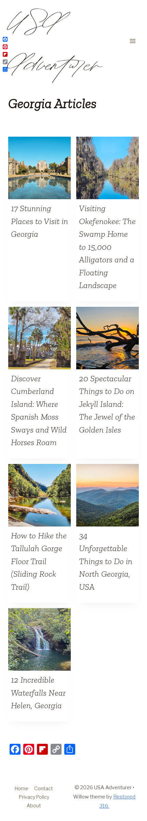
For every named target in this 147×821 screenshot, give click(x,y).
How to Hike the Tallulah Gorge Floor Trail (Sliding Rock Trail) (39, 561)
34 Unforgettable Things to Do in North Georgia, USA (105, 561)
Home (21, 788)
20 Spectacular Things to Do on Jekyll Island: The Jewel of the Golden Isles (107, 404)
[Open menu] (132, 41)
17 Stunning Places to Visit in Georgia (39, 221)
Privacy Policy (34, 797)
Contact (43, 788)
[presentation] (39, 168)
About (34, 805)
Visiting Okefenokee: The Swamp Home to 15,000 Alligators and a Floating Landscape (107, 246)
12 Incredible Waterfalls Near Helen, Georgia (38, 692)
